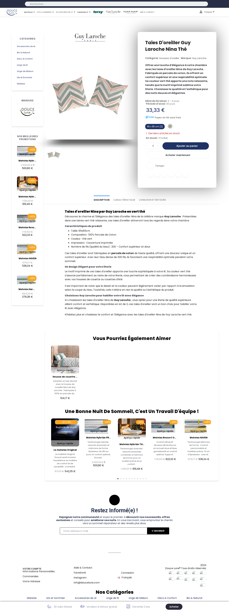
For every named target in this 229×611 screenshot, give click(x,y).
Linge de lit (22, 65)
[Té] (170, 126)
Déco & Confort (25, 58)
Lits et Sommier (24, 77)
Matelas (21, 83)
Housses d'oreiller (169, 58)
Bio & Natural (23, 52)
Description (102, 199)
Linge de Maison (25, 71)
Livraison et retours (152, 199)
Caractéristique (124, 199)
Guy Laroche (199, 58)
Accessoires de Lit (26, 46)
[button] (50, 96)
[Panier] (224, 12)
